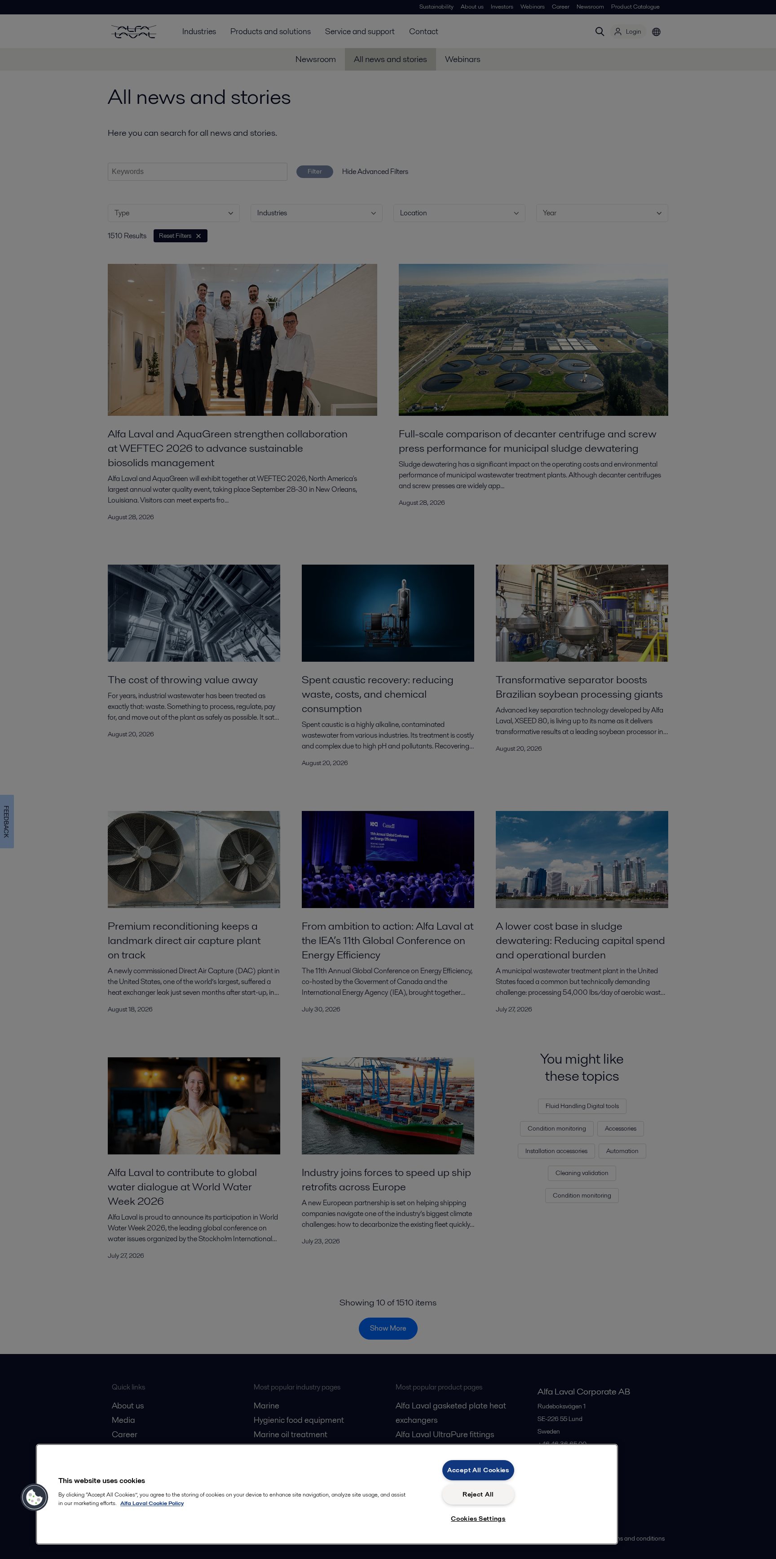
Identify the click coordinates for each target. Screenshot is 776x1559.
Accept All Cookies (478, 1469)
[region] (327, 1494)
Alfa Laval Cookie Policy (152, 1503)
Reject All (478, 1494)
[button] (34, 1497)
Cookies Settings (478, 1518)
